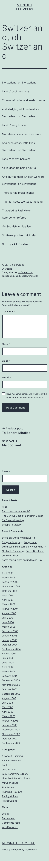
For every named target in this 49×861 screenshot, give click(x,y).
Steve (5, 537)
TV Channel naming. (13, 520)
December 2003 (11, 680)
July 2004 (7, 658)
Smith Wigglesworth (23, 537)
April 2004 (7, 667)
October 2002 (10, 738)
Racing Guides (10, 796)
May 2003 (7, 707)
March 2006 (8, 626)
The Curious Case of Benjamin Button (23, 515)
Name (6, 344)
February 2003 (10, 720)
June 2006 (8, 622)
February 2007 (10, 608)
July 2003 (7, 702)
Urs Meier (33, 276)
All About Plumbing (12, 756)
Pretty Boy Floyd (35, 551)
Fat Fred (6, 765)
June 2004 (8, 662)
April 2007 (7, 600)
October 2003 (10, 689)
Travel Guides (9, 800)
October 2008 (10, 591)
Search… (7, 471)
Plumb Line (8, 787)
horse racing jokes (12, 560)
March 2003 (8, 716)
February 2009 (10, 582)
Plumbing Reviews (12, 791)
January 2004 (9, 676)
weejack (9, 268)
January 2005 (9, 640)
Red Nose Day (34, 560)
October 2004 (10, 644)
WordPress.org (10, 827)
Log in (5, 813)
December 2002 (11, 729)
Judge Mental (9, 769)
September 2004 (11, 649)
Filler (4, 506)
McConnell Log (25, 272)
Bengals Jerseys (11, 542)
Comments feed (11, 822)
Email (6, 360)
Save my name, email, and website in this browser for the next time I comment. (26, 396)
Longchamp (30, 542)
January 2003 (9, 725)
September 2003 (11, 693)
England (14, 276)
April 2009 (7, 573)
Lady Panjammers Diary (15, 774)
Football (23, 276)
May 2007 (7, 595)
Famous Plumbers (12, 760)
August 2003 (9, 698)
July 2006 (7, 617)
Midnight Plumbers (18, 843)
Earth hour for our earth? (16, 511)
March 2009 (8, 577)
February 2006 (10, 631)
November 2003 (11, 684)
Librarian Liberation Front (16, 778)
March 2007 (8, 604)
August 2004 (9, 653)
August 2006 (9, 613)
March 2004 (9, 671)
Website (6, 377)
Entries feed (8, 818)
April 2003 (7, 711)
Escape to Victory (12, 524)
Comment (8, 311)
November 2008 (11, 586)
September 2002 (11, 743)
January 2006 (9, 635)
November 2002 (11, 734)
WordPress (31, 849)
